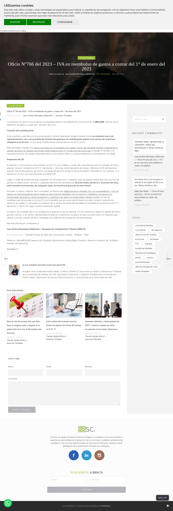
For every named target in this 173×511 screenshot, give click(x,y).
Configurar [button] (65, 22)
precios (150, 258)
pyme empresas (142, 262)
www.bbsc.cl (12, 249)
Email (48, 367)
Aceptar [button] (15, 22)
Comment (12, 379)
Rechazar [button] (39, 22)
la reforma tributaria (143, 248)
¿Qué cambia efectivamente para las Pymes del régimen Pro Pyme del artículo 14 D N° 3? (63, 325)
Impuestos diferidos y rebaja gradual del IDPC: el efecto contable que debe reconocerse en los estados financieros (102, 325)
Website (88, 367)
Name (10, 367)
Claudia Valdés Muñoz (16, 340)
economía (139, 239)
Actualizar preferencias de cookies (13, 31)
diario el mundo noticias (145, 235)
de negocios (156, 230)
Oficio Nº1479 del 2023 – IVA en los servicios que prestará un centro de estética (148, 163)
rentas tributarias (142, 271)
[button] (8, 503)
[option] (25, 319)
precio (138, 258)
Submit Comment (22, 409)
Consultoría (140, 230)
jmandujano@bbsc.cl (16, 235)
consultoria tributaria (144, 225)
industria (148, 244)
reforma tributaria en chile (146, 267)
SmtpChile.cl (105, 506)
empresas (154, 239)
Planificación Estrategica (145, 253)
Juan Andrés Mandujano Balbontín (80, 74)
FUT (137, 244)
